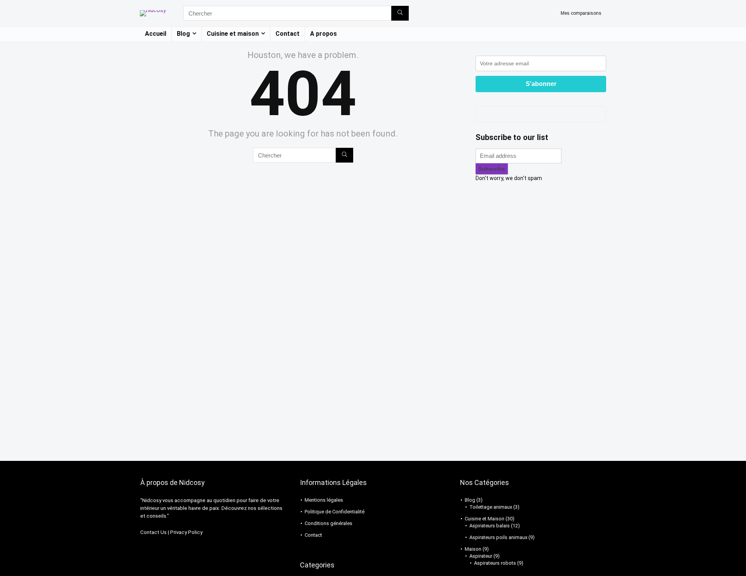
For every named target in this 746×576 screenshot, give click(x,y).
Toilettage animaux (490, 507)
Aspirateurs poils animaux (498, 537)
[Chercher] (400, 13)
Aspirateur (480, 556)
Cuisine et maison (233, 33)
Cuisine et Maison (484, 519)
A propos (323, 33)
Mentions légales (324, 500)
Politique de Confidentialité (334, 512)
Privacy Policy (186, 532)
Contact (287, 33)
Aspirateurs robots (495, 563)
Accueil (155, 33)
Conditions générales (328, 523)
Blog (183, 33)
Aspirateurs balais (489, 526)
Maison (473, 549)
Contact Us (153, 532)
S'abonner (541, 84)
